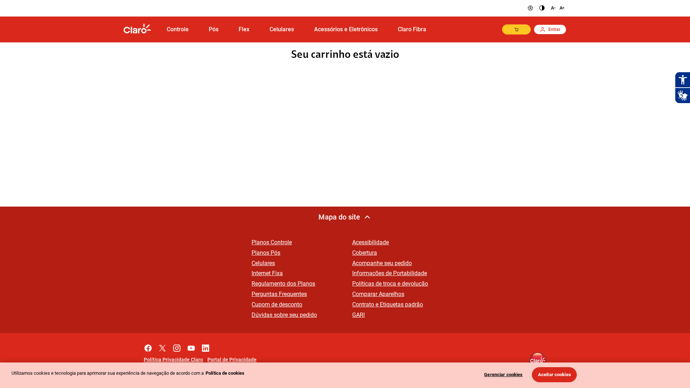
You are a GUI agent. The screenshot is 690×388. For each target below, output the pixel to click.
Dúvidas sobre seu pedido (284, 314)
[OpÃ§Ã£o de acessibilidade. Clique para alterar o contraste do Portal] (542, 8)
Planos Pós (266, 252)
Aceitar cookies (554, 374)
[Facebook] (148, 346)
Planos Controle (272, 242)
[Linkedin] (205, 346)
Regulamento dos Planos (283, 283)
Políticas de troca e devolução (390, 283)
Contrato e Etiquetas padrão (387, 304)
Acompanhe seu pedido (382, 263)
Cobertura (364, 252)
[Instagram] (176, 346)
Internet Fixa (267, 273)
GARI (358, 314)
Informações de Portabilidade (389, 273)
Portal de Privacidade (232, 359)
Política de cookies (225, 373)
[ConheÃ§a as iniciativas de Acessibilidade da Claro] (530, 8)
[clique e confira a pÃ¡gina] (140, 29)
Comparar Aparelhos (378, 294)
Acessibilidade (370, 242)
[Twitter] (162, 346)
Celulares (263, 263)
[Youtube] (191, 346)
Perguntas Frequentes (279, 294)
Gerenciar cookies (503, 374)
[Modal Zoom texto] (557, 8)
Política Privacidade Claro (173, 359)
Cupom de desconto (277, 304)
